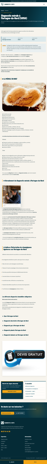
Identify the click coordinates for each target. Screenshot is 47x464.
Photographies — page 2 (30, 391)
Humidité (2, 443)
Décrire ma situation (6, 413)
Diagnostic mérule (4, 439)
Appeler (12, 462)
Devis (35, 462)
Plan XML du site (28, 449)
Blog (2, 449)
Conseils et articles (29, 396)
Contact (26, 441)
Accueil (2, 10)
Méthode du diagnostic (29, 386)
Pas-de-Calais (27, 445)
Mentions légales (28, 447)
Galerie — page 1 (4, 445)
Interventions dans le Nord (29, 443)
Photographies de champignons (31, 388)
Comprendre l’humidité (30, 393)
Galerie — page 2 (4, 447)
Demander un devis (12, 391)
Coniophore (3, 441)
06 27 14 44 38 (20, 413)
